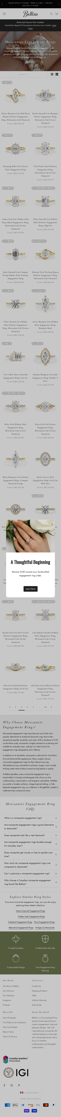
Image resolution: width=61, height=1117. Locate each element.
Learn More (30, 588)
